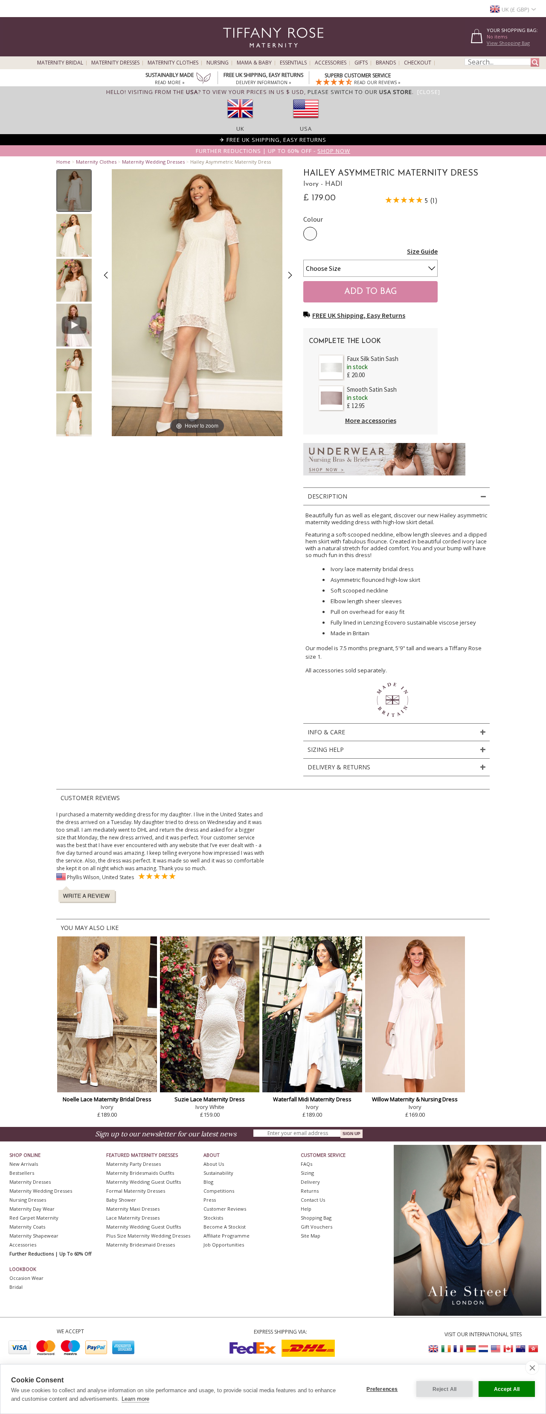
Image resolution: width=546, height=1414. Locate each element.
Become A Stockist (224, 1226)
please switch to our (360, 92)
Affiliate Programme (226, 1235)
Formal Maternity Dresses (135, 1191)
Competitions (218, 1191)
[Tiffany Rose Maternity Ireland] (446, 1348)
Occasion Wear (26, 1278)
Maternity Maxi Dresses (133, 1209)
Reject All (445, 1389)
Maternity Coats (27, 1226)
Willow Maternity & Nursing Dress (415, 1099)
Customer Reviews (224, 1209)
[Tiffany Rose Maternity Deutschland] (471, 1348)
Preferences (382, 1389)
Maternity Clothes (173, 62)
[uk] (240, 121)
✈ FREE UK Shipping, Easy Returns (273, 140)
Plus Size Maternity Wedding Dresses (148, 1235)
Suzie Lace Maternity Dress (209, 1099)
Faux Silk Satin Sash (372, 359)
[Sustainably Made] (203, 79)
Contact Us (313, 1200)
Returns (310, 1191)
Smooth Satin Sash (372, 389)
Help (306, 1209)
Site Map (310, 1235)
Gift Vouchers (316, 1226)
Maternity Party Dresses (133, 1164)
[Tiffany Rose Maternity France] (459, 1348)
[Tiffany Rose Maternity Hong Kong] (533, 1348)
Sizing (307, 1173)
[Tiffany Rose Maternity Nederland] (483, 1348)
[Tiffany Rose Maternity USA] (496, 1348)
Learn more (135, 1399)
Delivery (310, 1182)
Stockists (213, 1218)
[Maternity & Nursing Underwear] (384, 478)
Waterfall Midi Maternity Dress (312, 1099)
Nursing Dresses (27, 1200)
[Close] (428, 92)
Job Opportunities (223, 1244)
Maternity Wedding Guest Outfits (143, 1182)
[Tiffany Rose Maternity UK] (434, 1348)
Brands (386, 62)
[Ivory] (310, 233)
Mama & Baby (254, 62)
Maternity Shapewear (33, 1235)
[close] (532, 1367)
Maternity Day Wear (32, 1209)
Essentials (293, 62)
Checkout (417, 62)
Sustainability (218, 1173)
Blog (208, 1182)
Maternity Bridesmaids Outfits (140, 1173)
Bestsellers (21, 1173)
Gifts (361, 62)
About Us (213, 1164)
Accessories (330, 62)
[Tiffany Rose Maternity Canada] (508, 1348)
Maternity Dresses (115, 62)
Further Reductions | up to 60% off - (273, 151)
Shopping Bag (316, 1218)
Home (63, 161)
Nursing (217, 62)
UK (240, 128)
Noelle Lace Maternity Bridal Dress (107, 1099)
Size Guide (422, 251)
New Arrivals (23, 1164)
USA (306, 128)
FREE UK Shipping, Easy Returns (358, 315)
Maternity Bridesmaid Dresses (140, 1244)
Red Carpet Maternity (33, 1218)
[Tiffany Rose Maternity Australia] (520, 1348)
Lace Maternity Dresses (133, 1218)
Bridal (16, 1287)
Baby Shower (121, 1200)
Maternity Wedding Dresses (153, 161)
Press (209, 1200)
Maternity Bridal (60, 62)
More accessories (370, 420)
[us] (305, 121)
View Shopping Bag (508, 43)
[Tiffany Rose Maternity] (234, 53)
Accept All (507, 1389)
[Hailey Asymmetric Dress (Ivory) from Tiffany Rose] (74, 190)
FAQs (306, 1164)
